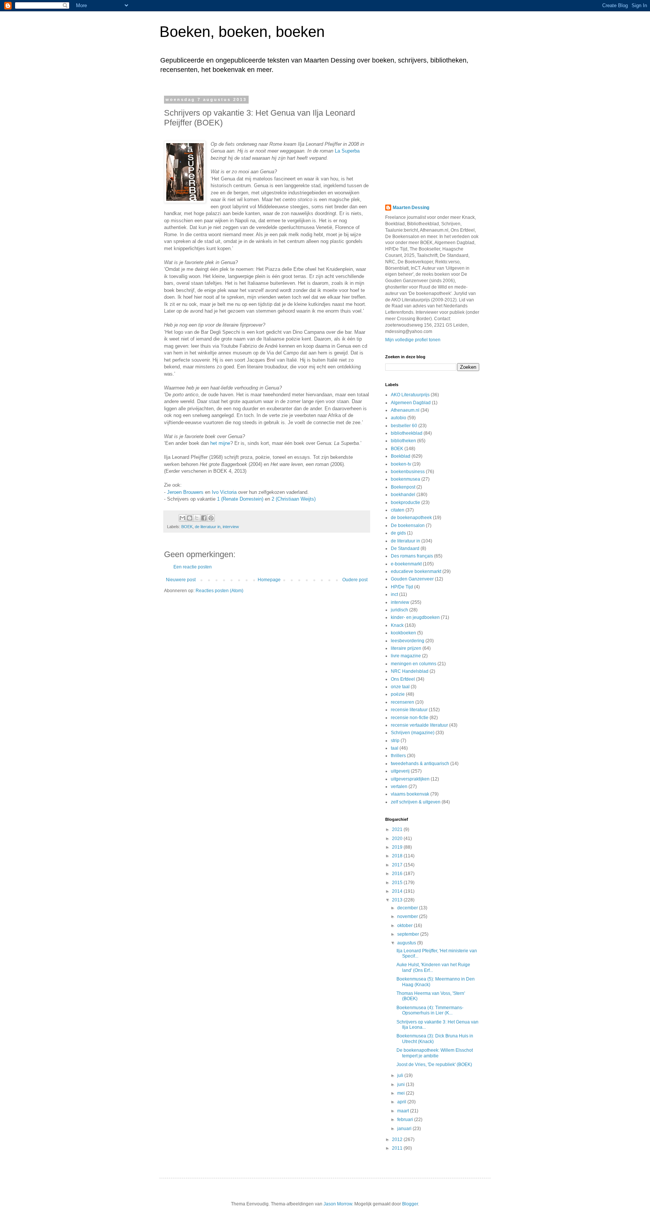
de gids (398, 533)
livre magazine (406, 655)
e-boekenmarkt (406, 564)
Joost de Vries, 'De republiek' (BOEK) (434, 1064)
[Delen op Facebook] (204, 518)
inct (394, 594)
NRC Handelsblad (409, 671)
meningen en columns (413, 663)
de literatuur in (207, 526)
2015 (398, 882)
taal (394, 748)
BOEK (187, 526)
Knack (397, 625)
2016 (398, 873)
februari (405, 1119)
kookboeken (403, 632)
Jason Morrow (337, 1204)
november (408, 916)
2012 (398, 1139)
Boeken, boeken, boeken (242, 31)
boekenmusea (405, 479)
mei (401, 1093)
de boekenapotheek (411, 517)
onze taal (400, 686)
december (408, 907)
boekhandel (403, 494)
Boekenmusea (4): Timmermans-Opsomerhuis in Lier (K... (429, 1010)
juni (401, 1084)
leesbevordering (407, 640)
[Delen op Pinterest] (211, 518)
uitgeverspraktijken (410, 779)
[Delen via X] (196, 518)
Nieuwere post (181, 579)
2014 (398, 891)
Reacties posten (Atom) (219, 590)
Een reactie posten (192, 567)
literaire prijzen (406, 648)
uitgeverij (400, 771)
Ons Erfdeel (403, 679)
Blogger (410, 1204)
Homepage (269, 579)
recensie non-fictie (409, 717)
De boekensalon (408, 525)
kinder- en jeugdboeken (415, 617)
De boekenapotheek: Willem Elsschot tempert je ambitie (434, 1053)
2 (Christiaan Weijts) (294, 499)
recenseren (402, 702)
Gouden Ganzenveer (412, 579)
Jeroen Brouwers (185, 492)
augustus (407, 943)
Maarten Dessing (411, 207)
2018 (398, 855)
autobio (398, 417)
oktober (405, 925)
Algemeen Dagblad (411, 402)
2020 (398, 838)
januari (405, 1128)
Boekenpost (403, 487)
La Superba (347, 151)
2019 (398, 847)
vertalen (399, 786)
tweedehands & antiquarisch (420, 763)
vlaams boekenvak (410, 794)
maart (403, 1111)
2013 (398, 900)
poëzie (398, 694)
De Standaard (405, 548)
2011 (398, 1148)
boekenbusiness (408, 471)
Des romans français (412, 556)
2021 (398, 829)
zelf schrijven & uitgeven (415, 802)
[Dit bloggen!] (189, 518)
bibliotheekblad (406, 433)
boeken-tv (401, 464)
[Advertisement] (432, 144)
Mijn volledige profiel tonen (412, 339)
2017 (398, 865)
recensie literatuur (409, 709)
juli (400, 1075)
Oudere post (355, 579)
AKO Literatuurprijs (410, 394)
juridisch (399, 610)
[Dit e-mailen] (182, 518)
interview (231, 526)
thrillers (398, 755)
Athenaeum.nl (405, 410)
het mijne (220, 443)
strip (395, 740)
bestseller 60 (404, 425)
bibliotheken (403, 440)
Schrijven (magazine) (412, 732)
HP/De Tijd (402, 587)
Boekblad (400, 456)
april (402, 1101)
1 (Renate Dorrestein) (240, 499)
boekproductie (405, 502)
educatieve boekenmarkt (416, 571)
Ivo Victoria (224, 492)
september (408, 934)
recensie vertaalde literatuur (419, 725)
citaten (397, 510)
